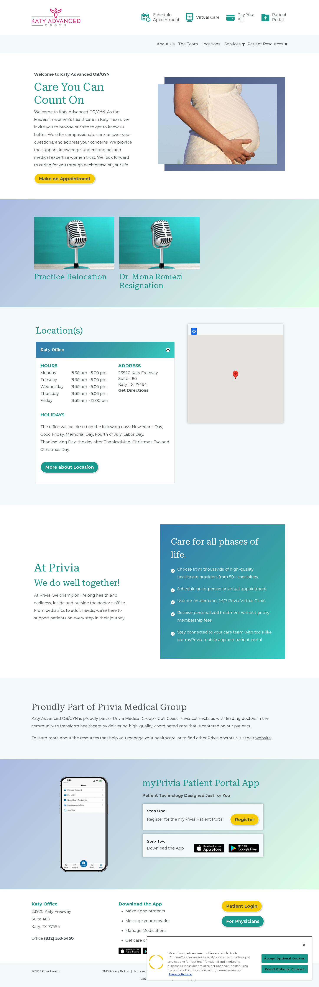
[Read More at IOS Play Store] (129, 950)
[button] (235, 375)
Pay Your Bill (246, 17)
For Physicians (242, 921)
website (263, 738)
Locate (194, 331)
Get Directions (133, 390)
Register (244, 819)
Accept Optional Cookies (284, 958)
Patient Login (241, 906)
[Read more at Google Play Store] (244, 848)
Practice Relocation (70, 276)
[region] (229, 958)
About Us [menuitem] (166, 44)
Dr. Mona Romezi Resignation (150, 281)
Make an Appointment (64, 178)
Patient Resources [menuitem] (265, 44)
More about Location (69, 467)
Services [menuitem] (233, 44)
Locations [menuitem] (211, 44)
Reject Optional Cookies (284, 969)
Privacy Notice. (180, 974)
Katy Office (52, 349)
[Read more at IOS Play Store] (209, 848)
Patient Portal (279, 17)
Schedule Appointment (166, 17)
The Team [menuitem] (188, 44)
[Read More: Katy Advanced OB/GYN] (72, 17)
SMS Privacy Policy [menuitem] (115, 971)
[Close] (304, 945)
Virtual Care (207, 17)
